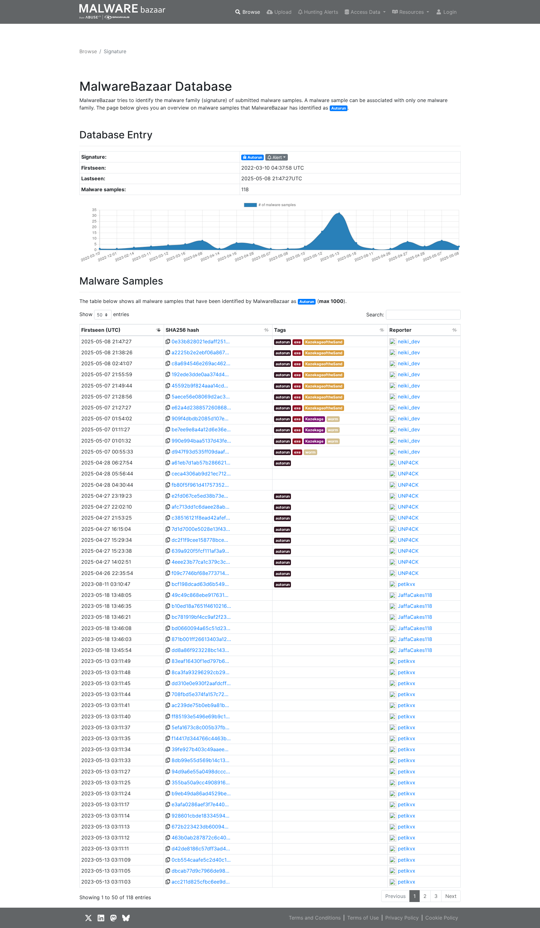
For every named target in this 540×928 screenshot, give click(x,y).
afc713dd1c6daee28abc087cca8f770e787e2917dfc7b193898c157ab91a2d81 (201, 507)
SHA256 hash (182, 330)
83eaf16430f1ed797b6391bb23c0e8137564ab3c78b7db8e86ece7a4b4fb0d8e (201, 661)
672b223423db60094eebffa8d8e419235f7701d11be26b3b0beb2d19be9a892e (201, 826)
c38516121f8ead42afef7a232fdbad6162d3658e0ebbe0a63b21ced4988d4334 (201, 518)
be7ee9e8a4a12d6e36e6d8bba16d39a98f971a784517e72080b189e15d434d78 (201, 429)
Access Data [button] (365, 12)
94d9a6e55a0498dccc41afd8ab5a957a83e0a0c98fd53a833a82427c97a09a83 (201, 771)
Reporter (400, 330)
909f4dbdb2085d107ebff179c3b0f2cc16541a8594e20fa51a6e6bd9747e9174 (201, 418)
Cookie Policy (441, 918)
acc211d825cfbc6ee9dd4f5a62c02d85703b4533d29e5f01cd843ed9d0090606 (201, 882)
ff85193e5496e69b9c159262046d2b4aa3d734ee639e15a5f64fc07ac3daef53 (201, 716)
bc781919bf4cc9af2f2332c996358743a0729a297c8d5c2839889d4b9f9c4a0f (201, 617)
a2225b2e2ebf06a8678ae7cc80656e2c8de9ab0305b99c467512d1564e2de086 (201, 352)
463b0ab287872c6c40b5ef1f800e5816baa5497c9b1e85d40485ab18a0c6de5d (201, 837)
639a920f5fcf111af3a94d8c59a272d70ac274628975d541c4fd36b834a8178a (201, 551)
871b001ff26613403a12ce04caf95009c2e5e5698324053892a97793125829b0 (201, 639)
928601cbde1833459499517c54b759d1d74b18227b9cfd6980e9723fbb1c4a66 (201, 816)
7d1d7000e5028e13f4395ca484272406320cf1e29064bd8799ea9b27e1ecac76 (201, 529)
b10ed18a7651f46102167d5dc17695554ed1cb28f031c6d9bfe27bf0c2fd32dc (201, 606)
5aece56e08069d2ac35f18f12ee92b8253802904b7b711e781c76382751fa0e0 (201, 396)
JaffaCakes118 (415, 595)
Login (449, 12)
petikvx (406, 584)
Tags (280, 330)
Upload (282, 12)
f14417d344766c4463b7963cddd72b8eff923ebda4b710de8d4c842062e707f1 (201, 738)
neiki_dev (409, 341)
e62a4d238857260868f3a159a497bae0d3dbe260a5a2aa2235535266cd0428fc (201, 407)
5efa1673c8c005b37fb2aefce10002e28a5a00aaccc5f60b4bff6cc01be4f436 (201, 727)
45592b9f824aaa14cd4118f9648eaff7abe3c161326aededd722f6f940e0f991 (201, 385)
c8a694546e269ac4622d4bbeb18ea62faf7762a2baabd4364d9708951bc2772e (201, 363)
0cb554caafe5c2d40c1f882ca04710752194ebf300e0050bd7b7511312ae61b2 (201, 860)
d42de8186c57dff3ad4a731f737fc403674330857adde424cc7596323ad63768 (201, 848)
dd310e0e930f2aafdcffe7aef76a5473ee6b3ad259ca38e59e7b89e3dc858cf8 (201, 683)
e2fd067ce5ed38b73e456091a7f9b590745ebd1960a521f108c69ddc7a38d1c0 (201, 496)
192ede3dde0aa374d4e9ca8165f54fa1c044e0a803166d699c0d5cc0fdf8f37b (201, 374)
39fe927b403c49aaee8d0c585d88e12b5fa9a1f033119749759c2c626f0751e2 (201, 749)
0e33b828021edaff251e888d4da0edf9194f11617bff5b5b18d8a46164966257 (201, 341)
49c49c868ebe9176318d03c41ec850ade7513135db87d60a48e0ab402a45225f (201, 595)
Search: (375, 314)
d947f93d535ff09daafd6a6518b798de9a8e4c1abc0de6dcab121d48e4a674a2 (201, 452)
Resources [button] (411, 12)
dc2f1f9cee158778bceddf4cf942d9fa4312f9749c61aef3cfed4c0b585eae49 (201, 540)
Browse (250, 12)
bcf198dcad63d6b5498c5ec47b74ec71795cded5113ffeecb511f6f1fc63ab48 (201, 584)
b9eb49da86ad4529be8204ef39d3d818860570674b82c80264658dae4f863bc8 (201, 793)
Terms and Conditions (315, 918)
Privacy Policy (402, 918)
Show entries (104, 314)
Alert (276, 157)
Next (451, 896)
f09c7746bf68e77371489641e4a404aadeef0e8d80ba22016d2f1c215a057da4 (201, 573)
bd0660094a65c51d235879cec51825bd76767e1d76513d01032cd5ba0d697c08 (201, 628)
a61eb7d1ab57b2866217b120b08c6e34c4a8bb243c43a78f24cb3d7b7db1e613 (201, 462)
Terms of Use (363, 918)
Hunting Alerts (320, 12)
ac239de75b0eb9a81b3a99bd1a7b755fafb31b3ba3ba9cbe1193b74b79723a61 (201, 705)
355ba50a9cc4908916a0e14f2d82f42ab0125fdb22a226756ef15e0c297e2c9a (201, 782)
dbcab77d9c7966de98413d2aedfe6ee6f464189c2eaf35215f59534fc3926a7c (201, 871)
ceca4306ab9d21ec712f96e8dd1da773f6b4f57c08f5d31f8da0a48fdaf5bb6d (201, 473)
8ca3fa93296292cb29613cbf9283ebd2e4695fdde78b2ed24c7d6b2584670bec (201, 672)
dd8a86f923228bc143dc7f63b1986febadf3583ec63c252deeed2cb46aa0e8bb (201, 650)
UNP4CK (408, 462)
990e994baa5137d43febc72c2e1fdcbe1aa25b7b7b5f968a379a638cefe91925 (201, 441)
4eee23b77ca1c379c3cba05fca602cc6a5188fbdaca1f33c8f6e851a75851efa (201, 562)
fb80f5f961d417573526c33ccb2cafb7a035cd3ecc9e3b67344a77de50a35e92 (201, 485)
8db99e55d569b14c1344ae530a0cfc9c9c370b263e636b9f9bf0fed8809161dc (201, 760)
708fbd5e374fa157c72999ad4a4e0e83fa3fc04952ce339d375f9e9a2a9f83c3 (201, 694)
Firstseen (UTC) (101, 330)
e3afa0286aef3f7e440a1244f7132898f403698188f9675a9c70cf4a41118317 (201, 804)
